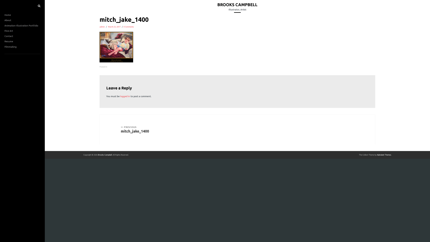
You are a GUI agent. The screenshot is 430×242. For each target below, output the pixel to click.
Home (7, 15)
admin (102, 27)
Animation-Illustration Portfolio (21, 25)
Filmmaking (10, 46)
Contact (8, 36)
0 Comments (129, 27)
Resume (8, 41)
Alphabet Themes (384, 155)
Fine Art (8, 31)
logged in (125, 96)
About (7, 20)
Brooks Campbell (237, 4)
